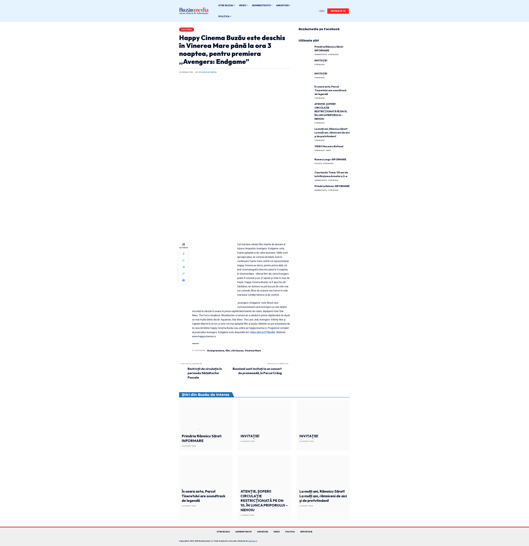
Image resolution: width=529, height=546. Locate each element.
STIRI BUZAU (333, 54)
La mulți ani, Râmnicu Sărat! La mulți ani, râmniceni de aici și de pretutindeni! (332, 132)
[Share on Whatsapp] (183, 260)
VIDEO (328, 150)
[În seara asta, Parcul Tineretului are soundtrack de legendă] (305, 90)
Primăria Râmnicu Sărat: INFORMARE (202, 438)
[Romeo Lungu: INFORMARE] (305, 163)
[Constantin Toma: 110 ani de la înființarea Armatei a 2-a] (305, 176)
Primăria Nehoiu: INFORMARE (332, 186)
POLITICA (318, 163)
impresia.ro (252, 541)
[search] (313, 11)
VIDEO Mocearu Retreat (329, 146)
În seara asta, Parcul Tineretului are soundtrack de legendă (330, 90)
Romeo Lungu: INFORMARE (330, 159)
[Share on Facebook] (183, 253)
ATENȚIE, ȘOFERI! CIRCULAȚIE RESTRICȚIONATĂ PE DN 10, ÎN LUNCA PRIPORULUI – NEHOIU (331, 111)
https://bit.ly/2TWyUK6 (262, 332)
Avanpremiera (215, 350)
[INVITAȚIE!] (305, 64)
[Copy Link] (183, 273)
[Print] (183, 280)
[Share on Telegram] (183, 267)
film (227, 350)
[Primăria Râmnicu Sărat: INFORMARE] (305, 50)
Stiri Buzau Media (208, 72)
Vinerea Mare (253, 350)
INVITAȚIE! (321, 60)
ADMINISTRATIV (321, 54)
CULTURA (186, 29)
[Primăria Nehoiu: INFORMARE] (305, 189)
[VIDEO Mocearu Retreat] (305, 149)
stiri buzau (237, 350)
